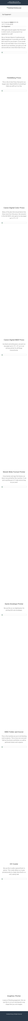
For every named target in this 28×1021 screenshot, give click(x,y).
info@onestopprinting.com (15, 2)
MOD (11, 22)
